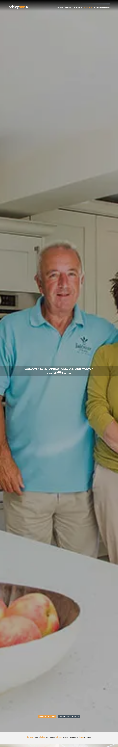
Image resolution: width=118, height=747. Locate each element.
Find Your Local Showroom (69, 716)
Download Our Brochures (96, 3)
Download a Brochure (47, 716)
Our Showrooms (77, 7)
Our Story (60, 7)
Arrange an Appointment (82, 3)
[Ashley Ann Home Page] (19, 8)
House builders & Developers (102, 7)
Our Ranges (68, 7)
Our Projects (88, 7)
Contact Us (106, 3)
